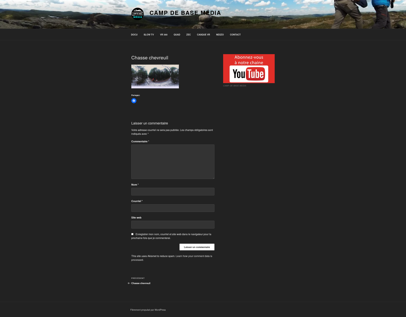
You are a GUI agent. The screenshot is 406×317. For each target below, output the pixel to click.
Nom (135, 184)
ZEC (188, 34)
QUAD (177, 34)
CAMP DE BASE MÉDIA (185, 12)
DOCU (134, 34)
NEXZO (220, 34)
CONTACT (235, 34)
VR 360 (163, 34)
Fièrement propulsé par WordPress (148, 309)
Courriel (137, 201)
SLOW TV (149, 34)
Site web (136, 217)
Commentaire (140, 141)
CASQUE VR (203, 34)
